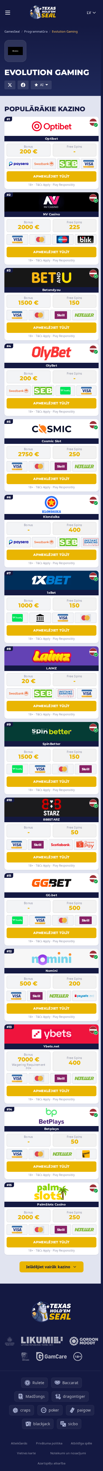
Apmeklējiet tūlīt (51, 176)
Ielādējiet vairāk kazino (48, 1266)
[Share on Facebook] (23, 85)
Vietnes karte (26, 1453)
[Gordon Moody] (83, 1341)
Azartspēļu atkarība (51, 1463)
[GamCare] (51, 1356)
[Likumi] (42, 1341)
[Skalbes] (25, 1356)
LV (89, 12)
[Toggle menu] (7, 12)
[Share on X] (9, 85)
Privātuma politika (49, 1443)
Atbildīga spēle (81, 1443)
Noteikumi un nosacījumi (68, 1453)
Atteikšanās (19, 1443)
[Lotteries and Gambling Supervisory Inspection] (9, 1341)
